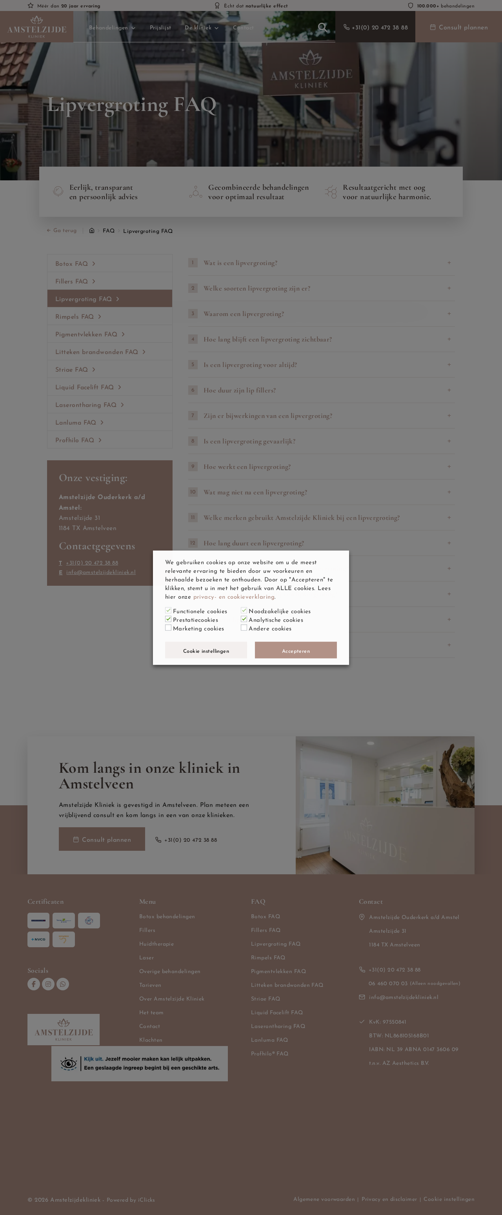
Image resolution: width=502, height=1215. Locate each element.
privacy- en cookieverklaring (234, 595)
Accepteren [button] (296, 650)
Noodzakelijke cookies (280, 610)
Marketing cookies (198, 627)
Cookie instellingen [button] (206, 650)
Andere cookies (270, 627)
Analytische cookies (276, 619)
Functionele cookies (200, 610)
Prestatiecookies (195, 619)
